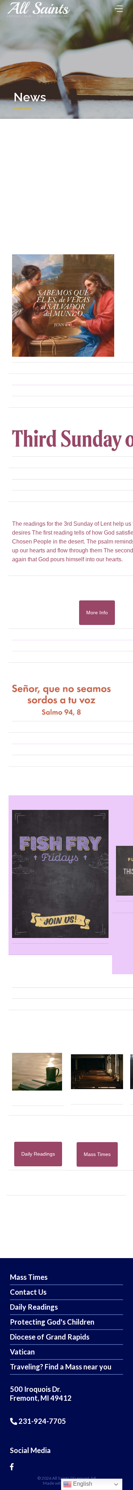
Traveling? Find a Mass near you (60, 1366)
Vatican (22, 1352)
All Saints (61, 1478)
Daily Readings (34, 1307)
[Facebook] (11, 1466)
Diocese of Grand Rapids (49, 1337)
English (82, 1484)
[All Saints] (38, 17)
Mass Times (29, 1277)
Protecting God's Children (52, 1322)
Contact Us (28, 1292)
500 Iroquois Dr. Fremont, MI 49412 (41, 1393)
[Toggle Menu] (117, 6)
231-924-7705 (41, 1421)
